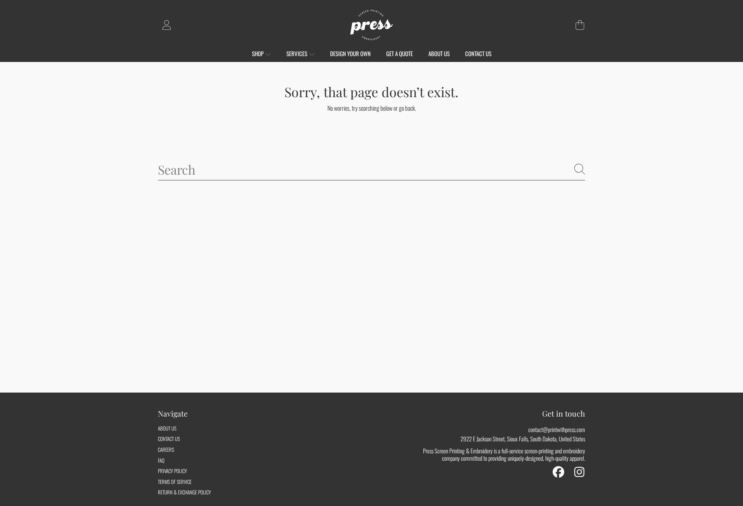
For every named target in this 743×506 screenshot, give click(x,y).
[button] (579, 25)
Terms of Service (175, 481)
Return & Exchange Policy (184, 492)
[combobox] (371, 169)
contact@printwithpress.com (556, 429)
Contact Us (169, 439)
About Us (167, 428)
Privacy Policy (172, 471)
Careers (166, 449)
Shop (258, 53)
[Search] (579, 169)
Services (297, 53)
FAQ (161, 460)
